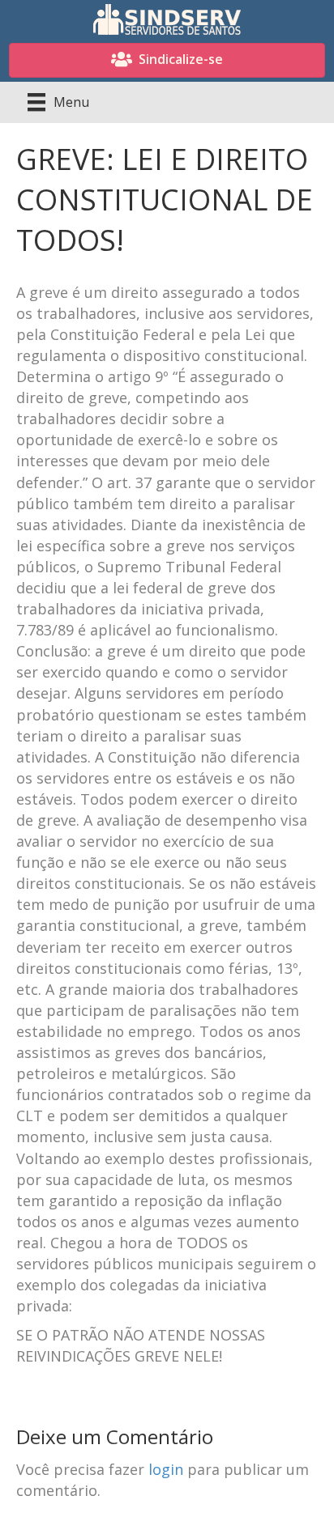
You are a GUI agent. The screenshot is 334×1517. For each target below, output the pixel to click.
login (165, 1469)
